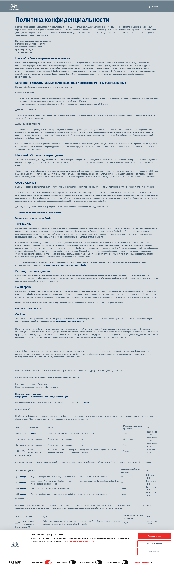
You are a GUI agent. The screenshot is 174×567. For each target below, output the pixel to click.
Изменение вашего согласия (28, 394)
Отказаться (154, 551)
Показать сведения (141, 562)
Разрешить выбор (154, 544)
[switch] (72, 562)
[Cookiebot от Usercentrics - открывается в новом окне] (15, 562)
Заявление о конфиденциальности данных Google (38, 212)
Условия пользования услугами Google (33, 218)
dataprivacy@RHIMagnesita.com (28, 308)
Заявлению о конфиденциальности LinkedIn (65, 265)
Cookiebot (85, 402)
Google (23, 476)
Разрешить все (154, 536)
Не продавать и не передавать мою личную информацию (41, 397)
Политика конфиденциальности (80, 541)
